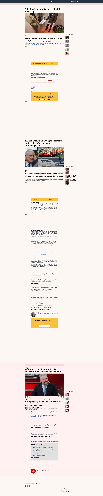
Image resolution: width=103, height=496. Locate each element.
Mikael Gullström (38, 312)
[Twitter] (27, 486)
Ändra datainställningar (64, 492)
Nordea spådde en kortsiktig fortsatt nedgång (37, 44)
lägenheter (50, 82)
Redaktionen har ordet (64, 489)
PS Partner (30, 367)
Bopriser (32, 82)
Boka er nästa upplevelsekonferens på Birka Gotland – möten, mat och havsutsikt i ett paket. (44, 441)
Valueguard (57, 43)
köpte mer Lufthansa (44, 252)
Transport (48, 309)
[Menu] (77, 1)
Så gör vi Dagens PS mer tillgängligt (66, 491)
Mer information (35, 457)
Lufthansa (39, 309)
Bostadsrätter (44, 82)
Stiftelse (43, 309)
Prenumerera (73, 1)
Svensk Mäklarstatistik (51, 43)
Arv (31, 309)
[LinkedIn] (29, 486)
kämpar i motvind (43, 254)
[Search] (76, 1)
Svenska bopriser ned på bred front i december (41, 79)
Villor (54, 82)
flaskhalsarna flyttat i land (50, 292)
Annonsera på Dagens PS (64, 488)
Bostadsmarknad (38, 82)
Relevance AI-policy (63, 487)
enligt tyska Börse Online (37, 233)
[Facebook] (25, 486)
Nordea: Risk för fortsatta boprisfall (39, 77)
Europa (35, 309)
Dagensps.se (26, 367)
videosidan (30, 405)
